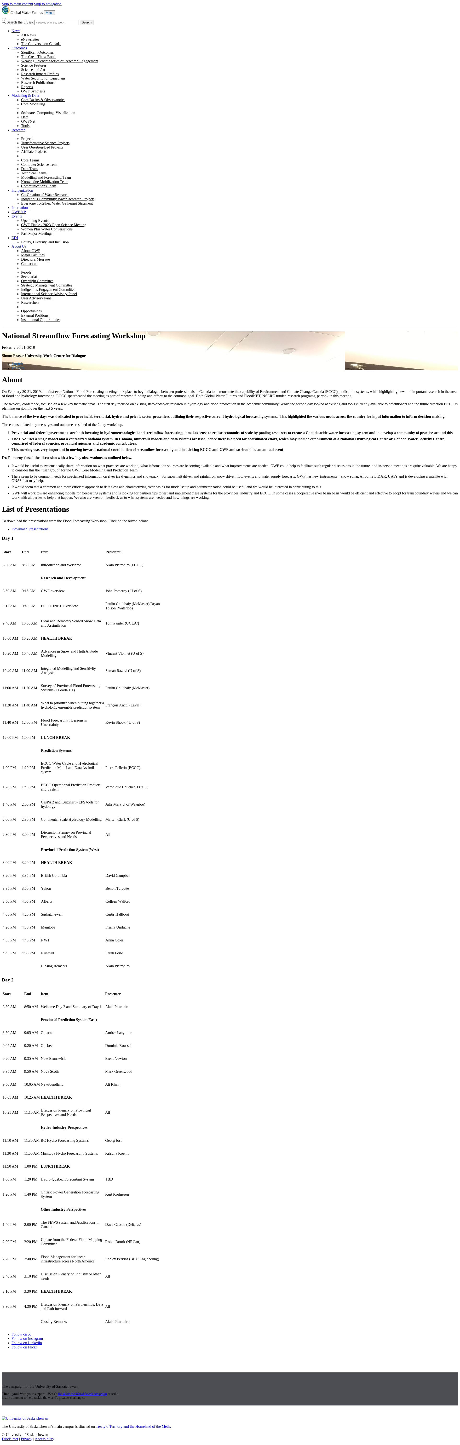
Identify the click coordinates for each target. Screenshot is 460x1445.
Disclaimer (10, 1439)
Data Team (29, 169)
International (21, 208)
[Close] (4, 18)
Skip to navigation (48, 4)
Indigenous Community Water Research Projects (57, 199)
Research (18, 130)
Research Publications (37, 82)
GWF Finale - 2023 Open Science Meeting (53, 225)
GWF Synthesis (33, 91)
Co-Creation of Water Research (45, 195)
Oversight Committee (37, 281)
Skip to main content (17, 4)
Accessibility (44, 1439)
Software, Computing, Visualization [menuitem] (48, 113)
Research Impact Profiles (40, 74)
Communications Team (38, 186)
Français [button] (18, 368)
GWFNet (28, 121)
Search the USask (20, 22)
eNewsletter (30, 39)
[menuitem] (235, 37)
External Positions (34, 315)
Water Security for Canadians (43, 78)
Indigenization (22, 190)
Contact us (29, 264)
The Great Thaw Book (38, 57)
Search (87, 22)
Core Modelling (33, 104)
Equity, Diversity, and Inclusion (45, 242)
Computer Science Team (39, 164)
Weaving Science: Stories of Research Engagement (59, 61)
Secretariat (29, 277)
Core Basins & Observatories (43, 100)
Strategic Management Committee (46, 285)
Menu (49, 13)
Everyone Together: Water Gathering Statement (57, 203)
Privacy (26, 1439)
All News (28, 35)
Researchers (30, 302)
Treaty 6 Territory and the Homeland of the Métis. (133, 1426)
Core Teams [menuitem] (30, 160)
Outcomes (19, 48)
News (16, 31)
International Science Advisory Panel (49, 294)
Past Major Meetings (36, 233)
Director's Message (35, 259)
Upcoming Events (34, 220)
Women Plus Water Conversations (47, 229)
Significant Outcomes (37, 52)
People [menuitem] (26, 272)
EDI (15, 238)
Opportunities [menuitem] (31, 311)
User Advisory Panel (36, 298)
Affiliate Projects (33, 151)
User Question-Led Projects (42, 147)
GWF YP (19, 212)
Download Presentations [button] (30, 529)
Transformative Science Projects (45, 143)
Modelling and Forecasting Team (46, 177)
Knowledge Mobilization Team (44, 182)
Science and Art (33, 70)
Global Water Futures (27, 13)
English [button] (17, 364)
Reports (27, 87)
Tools (25, 126)
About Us (19, 246)
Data (24, 117)
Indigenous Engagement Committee (48, 289)
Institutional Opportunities (40, 320)
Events (17, 216)
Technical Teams (33, 173)
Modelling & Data (25, 95)
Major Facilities (33, 255)
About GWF (30, 251)
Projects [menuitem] (27, 139)
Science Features (33, 65)
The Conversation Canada (41, 44)
